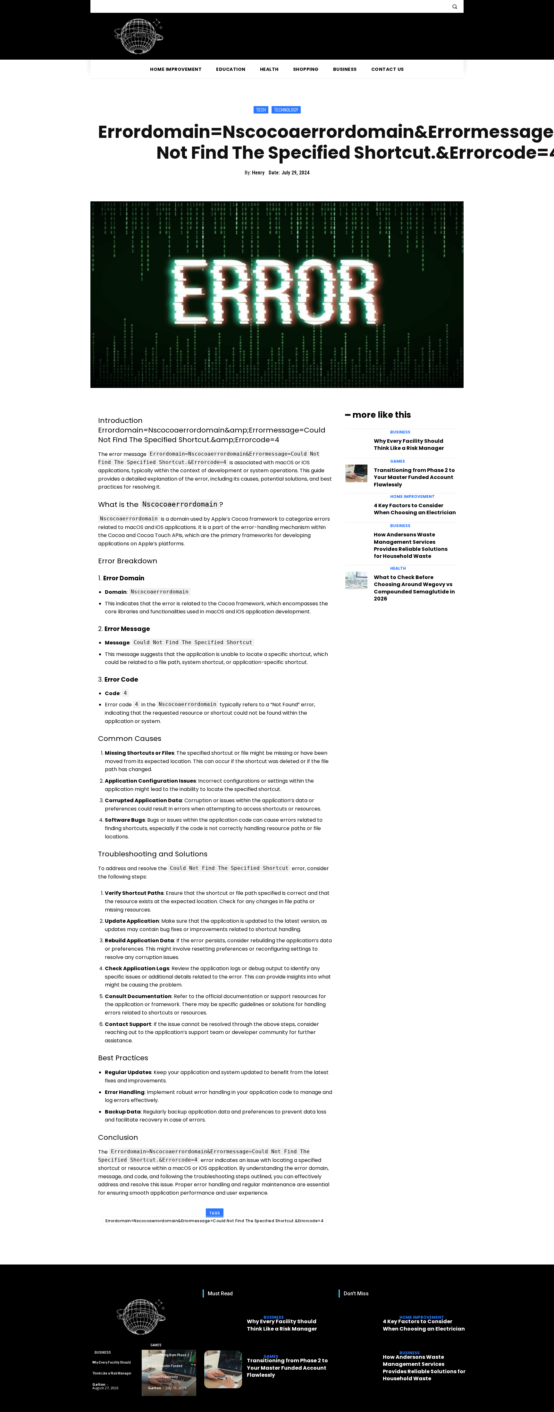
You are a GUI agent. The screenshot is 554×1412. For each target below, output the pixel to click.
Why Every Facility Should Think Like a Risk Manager (409, 444)
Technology (286, 110)
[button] (454, 6)
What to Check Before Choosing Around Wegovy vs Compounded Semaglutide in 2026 (414, 588)
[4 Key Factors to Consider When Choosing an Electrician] (356, 508)
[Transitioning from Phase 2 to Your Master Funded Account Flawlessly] (356, 473)
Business (400, 432)
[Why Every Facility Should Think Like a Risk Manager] (356, 444)
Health (398, 568)
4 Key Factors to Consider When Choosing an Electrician (415, 509)
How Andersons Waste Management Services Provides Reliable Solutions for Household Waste (411, 545)
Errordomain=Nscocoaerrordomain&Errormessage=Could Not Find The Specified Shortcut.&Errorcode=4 (214, 1220)
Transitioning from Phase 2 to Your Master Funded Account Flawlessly (414, 477)
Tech (261, 110)
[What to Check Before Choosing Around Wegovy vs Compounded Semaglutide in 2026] (356, 580)
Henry (258, 173)
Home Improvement (412, 497)
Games (397, 461)
